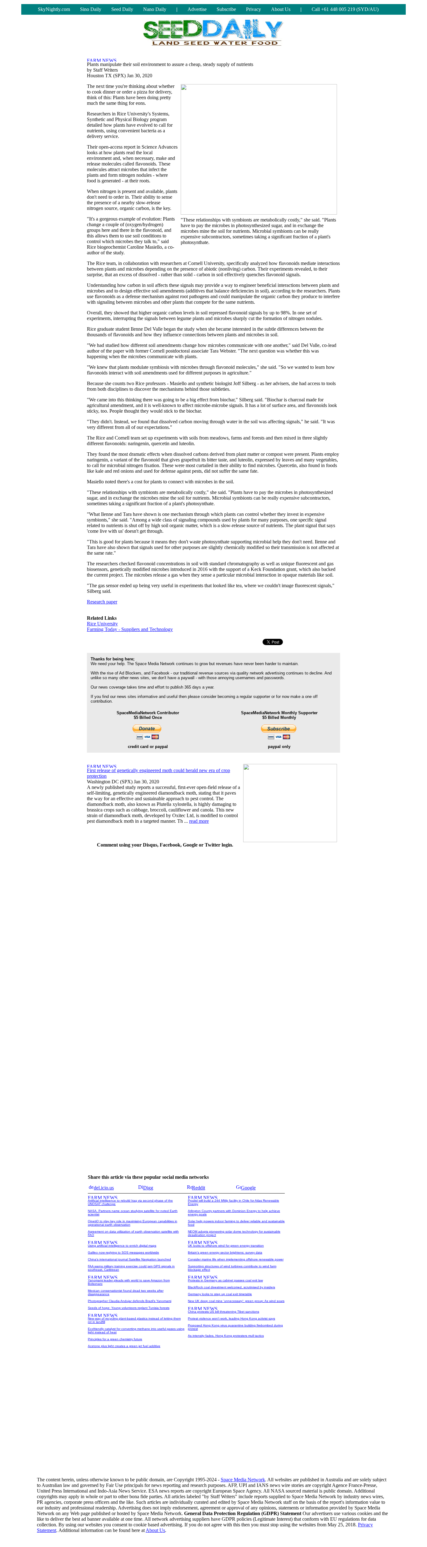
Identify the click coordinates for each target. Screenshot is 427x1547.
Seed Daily (122, 9)
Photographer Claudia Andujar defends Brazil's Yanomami (129, 1301)
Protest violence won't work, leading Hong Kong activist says (231, 1318)
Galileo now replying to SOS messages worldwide (123, 1252)
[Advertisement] (293, 947)
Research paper (102, 601)
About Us (280, 9)
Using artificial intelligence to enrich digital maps (122, 1245)
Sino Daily (90, 9)
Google (248, 1187)
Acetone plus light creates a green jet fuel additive (124, 1346)
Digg (148, 1187)
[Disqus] (165, 931)
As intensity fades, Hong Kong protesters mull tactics (226, 1335)
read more (199, 821)
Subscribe (226, 9)
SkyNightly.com (54, 9)
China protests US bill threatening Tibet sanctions (223, 1311)
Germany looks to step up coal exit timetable (220, 1294)
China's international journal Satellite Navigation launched (129, 1259)
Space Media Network (243, 1479)
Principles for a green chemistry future (115, 1339)
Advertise (197, 9)
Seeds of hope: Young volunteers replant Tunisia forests (128, 1308)
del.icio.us (104, 1187)
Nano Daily (154, 9)
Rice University (102, 623)
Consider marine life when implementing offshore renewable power (236, 1259)
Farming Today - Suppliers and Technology (130, 629)
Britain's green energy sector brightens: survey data (225, 1252)
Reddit (198, 1187)
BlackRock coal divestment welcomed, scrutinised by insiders (231, 1287)
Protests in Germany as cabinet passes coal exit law (225, 1280)
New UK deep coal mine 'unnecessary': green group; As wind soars (236, 1301)
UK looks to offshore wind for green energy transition (226, 1245)
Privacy (253, 9)
